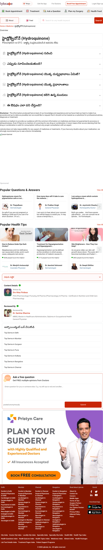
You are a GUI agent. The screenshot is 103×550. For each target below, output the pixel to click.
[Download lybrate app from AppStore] (94, 514)
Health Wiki (68, 535)
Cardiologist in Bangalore (58, 499)
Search (98, 20)
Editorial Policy (75, 514)
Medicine (9, 26)
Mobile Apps (74, 498)
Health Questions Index (9, 539)
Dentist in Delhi (6, 491)
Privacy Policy (75, 512)
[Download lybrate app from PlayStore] (94, 509)
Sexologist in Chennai (39, 528)
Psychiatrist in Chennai (40, 508)
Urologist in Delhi (7, 514)
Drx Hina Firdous (20, 292)
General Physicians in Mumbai (25, 494)
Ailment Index (69, 539)
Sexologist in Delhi (7, 521)
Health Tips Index (80, 535)
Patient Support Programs (45, 542)
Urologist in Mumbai (25, 520)
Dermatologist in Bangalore (58, 512)
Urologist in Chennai (42, 520)
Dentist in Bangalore (60, 491)
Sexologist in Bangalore (57, 530)
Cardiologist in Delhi (8, 498)
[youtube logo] (96, 496)
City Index (4, 535)
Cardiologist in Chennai (40, 499)
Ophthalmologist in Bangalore (59, 525)
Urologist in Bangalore (57, 521)
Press (72, 517)
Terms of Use (74, 501)
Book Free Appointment (76, 4)
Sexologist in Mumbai (22, 528)
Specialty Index (42, 535)
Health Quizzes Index (26, 539)
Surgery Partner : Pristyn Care (76, 504)
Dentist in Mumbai (24, 491)
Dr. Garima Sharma (21, 313)
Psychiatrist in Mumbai (23, 508)
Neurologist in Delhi (8, 511)
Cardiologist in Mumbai (23, 499)
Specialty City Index (56, 535)
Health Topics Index (43, 539)
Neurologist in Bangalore (57, 516)
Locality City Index (29, 535)
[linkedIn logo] (91, 496)
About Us (73, 491)
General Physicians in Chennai (42, 494)
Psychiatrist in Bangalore (58, 508)
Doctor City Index (15, 535)
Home (2, 26)
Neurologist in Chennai (40, 516)
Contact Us (74, 493)
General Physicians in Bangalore (59, 494)
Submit (83, 405)
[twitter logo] (96, 492)
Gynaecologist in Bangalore (58, 503)
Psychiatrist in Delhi (8, 505)
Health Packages (81, 539)
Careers (72, 496)
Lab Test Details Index (9, 542)
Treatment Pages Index (26, 542)
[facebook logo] (91, 492)
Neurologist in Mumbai (23, 516)
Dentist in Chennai (41, 491)
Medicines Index (57, 539)
